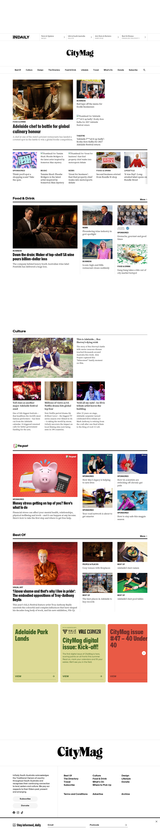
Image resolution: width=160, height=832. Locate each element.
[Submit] (125, 825)
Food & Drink (70, 70)
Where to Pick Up (102, 785)
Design (40, 70)
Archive (126, 794)
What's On (108, 70)
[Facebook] (14, 812)
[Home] (26, 37)
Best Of (18, 70)
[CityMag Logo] (80, 53)
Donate (121, 70)
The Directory (54, 70)
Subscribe (133, 70)
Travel (96, 70)
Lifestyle (84, 70)
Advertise (98, 794)
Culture (29, 70)
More (142, 199)
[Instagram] (18, 812)
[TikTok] (22, 812)
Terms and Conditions (76, 794)
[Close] (156, 821)
